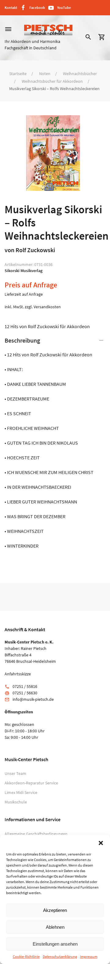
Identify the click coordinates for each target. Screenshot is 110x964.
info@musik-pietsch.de (33, 699)
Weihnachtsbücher (80, 73)
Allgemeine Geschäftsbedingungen (36, 834)
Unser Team (15, 773)
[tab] (55, 442)
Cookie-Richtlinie (26, 956)
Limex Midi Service (21, 792)
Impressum (88, 956)
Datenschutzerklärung (60, 956)
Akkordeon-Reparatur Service (31, 783)
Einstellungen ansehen (55, 944)
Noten (44, 73)
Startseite (18, 73)
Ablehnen (55, 927)
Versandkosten (47, 306)
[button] (101, 842)
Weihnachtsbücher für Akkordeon (52, 81)
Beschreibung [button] (22, 340)
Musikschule (16, 802)
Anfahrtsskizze (18, 674)
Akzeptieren (55, 910)
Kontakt (11, 7)
